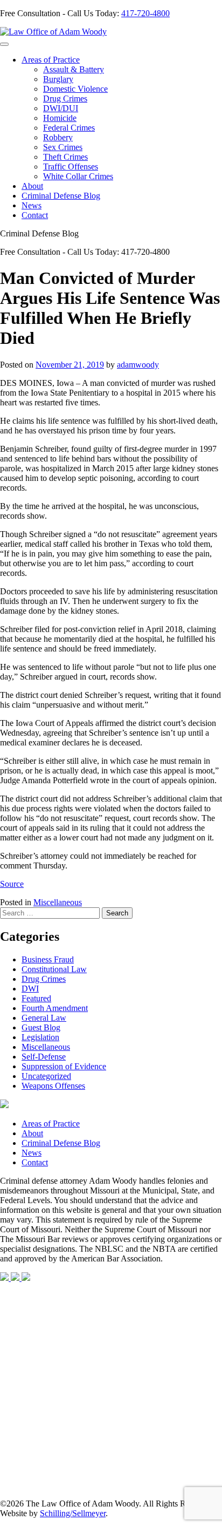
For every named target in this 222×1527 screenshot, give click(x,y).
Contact (35, 215)
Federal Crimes (69, 127)
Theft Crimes (65, 156)
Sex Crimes (62, 147)
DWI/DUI (60, 108)
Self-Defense (44, 1056)
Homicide (60, 118)
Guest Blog (41, 1027)
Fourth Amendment (55, 1008)
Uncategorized (46, 1076)
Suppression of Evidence (64, 1066)
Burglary (58, 79)
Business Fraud (48, 959)
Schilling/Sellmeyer (73, 1513)
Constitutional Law (54, 969)
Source (12, 883)
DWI (30, 988)
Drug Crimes (65, 98)
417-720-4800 (145, 13)
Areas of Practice (51, 59)
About (32, 186)
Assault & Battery (73, 69)
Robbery (58, 137)
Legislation (40, 1037)
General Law (44, 1017)
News (31, 205)
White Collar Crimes (78, 176)
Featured (36, 998)
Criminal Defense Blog (61, 195)
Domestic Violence (75, 88)
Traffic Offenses (70, 166)
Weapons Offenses (53, 1085)
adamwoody (138, 364)
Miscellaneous (57, 902)
